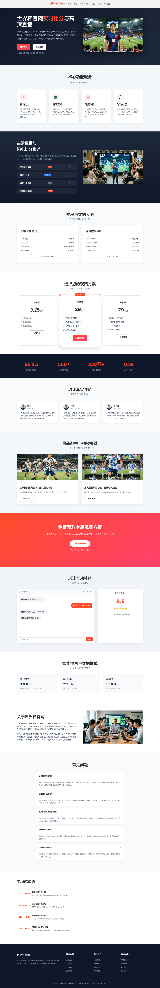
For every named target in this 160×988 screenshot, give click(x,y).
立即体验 (23, 47)
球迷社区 (97, 964)
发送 (89, 639)
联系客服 (97, 971)
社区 (87, 4)
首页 (63, 4)
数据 (75, 4)
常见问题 (107, 4)
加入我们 (124, 971)
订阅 (81, 4)
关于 (99, 4)
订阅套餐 (97, 960)
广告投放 (124, 960)
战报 (93, 4)
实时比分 (69, 964)
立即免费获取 (80, 543)
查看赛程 (39, 47)
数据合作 (124, 967)
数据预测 (69, 971)
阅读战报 (26, 498)
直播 (69, 4)
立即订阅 (80, 338)
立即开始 (36, 333)
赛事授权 (124, 964)
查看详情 (91, 498)
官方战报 (69, 967)
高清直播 (69, 960)
